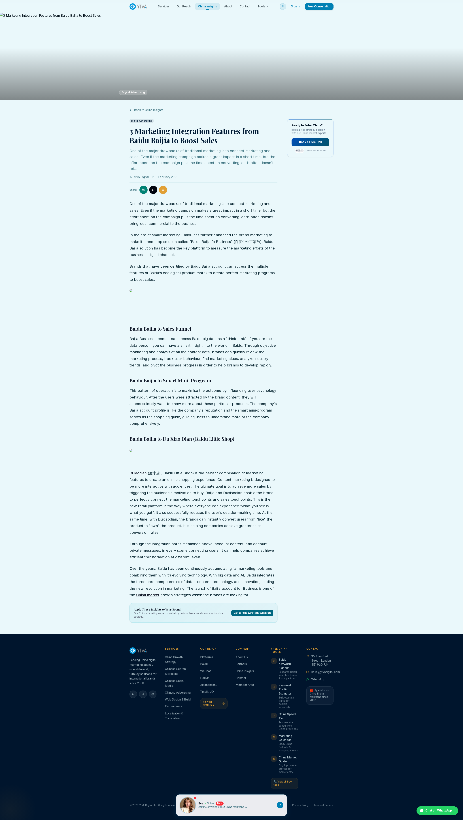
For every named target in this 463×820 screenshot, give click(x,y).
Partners (241, 664)
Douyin (204, 678)
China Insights (245, 671)
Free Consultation (319, 6)
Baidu (204, 664)
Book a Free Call (310, 142)
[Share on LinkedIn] (143, 190)
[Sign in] (283, 6)
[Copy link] (163, 190)
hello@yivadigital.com (325, 672)
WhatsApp (318, 679)
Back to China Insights (148, 110)
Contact (241, 678)
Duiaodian (138, 473)
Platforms (206, 657)
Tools (261, 6)
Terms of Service (324, 805)
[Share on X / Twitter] (153, 190)
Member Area (245, 685)
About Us (242, 657)
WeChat (205, 671)
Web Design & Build (178, 699)
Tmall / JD (207, 691)
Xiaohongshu (208, 685)
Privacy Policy (300, 805)
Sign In (295, 6)
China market (147, 595)
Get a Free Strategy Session (252, 613)
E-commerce (173, 706)
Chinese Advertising (178, 692)
